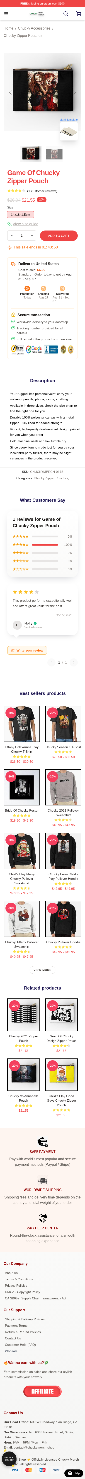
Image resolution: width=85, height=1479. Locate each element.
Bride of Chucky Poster (22, 810)
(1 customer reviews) (42, 191)
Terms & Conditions (19, 1279)
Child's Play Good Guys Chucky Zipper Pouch (61, 1100)
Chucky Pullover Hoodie (63, 942)
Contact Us (13, 1338)
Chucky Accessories (34, 28)
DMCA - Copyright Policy (22, 1292)
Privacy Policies (16, 1285)
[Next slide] (74, 92)
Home (8, 28)
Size (10, 207)
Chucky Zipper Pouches (23, 36)
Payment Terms (16, 1325)
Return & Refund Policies (23, 1332)
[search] (65, 13)
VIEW (22, 737)
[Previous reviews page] (51, 662)
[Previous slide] (10, 92)
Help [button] (77, 1473)
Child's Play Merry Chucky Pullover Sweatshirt (22, 878)
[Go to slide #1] (31, 154)
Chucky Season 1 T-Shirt (63, 747)
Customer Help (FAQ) (20, 1344)
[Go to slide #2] (54, 154)
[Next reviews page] (74, 662)
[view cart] (78, 13)
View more (43, 970)
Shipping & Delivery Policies (25, 1319)
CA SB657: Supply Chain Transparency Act (35, 1298)
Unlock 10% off (9, 1458)
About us (11, 1273)
